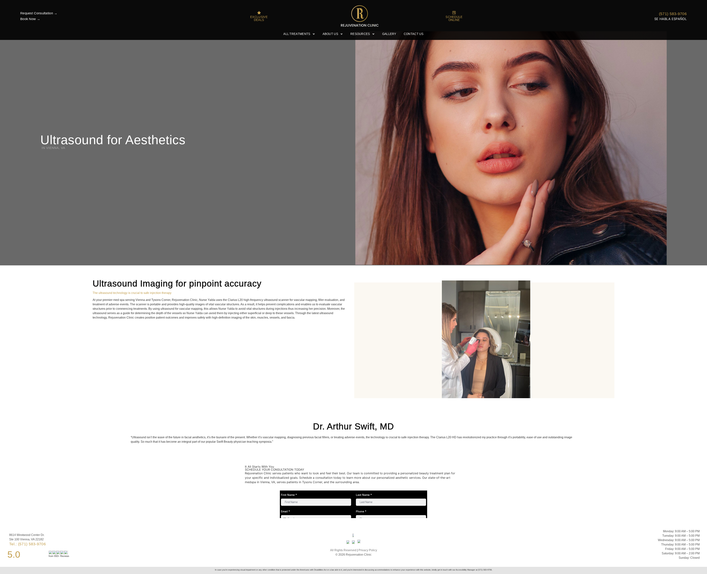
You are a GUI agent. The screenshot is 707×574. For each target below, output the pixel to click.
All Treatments (296, 33)
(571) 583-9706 (673, 14)
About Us (330, 33)
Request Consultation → (38, 13)
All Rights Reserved (343, 550)
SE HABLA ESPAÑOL (670, 19)
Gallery (389, 33)
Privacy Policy (367, 550)
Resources (360, 33)
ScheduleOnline (454, 18)
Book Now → (30, 19)
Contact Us (414, 33)
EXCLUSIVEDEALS (259, 18)
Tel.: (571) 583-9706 (27, 544)
